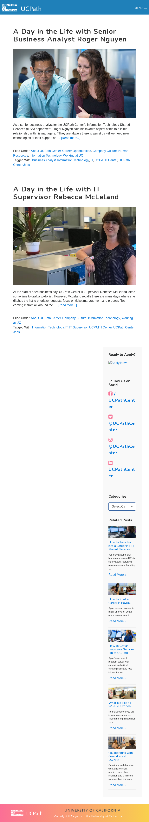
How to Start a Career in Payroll (119, 601)
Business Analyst (44, 160)
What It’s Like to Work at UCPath (119, 704)
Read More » (117, 574)
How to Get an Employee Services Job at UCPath (121, 649)
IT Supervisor (78, 327)
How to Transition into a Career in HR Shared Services (121, 546)
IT (92, 160)
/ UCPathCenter (121, 400)
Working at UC (73, 155)
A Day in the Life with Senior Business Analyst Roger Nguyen (70, 35)
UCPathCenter (121, 473)
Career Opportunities (76, 151)
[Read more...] (70, 138)
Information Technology (46, 155)
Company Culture (105, 151)
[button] (139, 8)
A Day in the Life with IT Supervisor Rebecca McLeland (66, 193)
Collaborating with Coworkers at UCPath (120, 756)
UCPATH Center (105, 160)
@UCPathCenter (121, 426)
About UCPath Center (46, 151)
